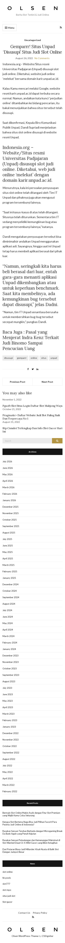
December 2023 (10, 655)
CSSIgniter (47, 936)
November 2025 (10, 513)
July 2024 (7, 610)
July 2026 (7, 461)
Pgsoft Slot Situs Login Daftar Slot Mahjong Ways (32, 405)
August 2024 (8, 603)
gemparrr (21, 357)
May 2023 (7, 700)
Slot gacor (7, 902)
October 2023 (9, 668)
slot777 (6, 883)
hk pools (6, 877)
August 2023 (8, 681)
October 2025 (9, 519)
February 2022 (9, 791)
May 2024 (7, 623)
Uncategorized (32, 40)
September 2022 (10, 752)
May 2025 (7, 552)
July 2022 (7, 765)
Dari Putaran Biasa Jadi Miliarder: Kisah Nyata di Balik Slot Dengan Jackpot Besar (30, 850)
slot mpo (6, 890)
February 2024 (9, 642)
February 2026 (9, 493)
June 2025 (7, 545)
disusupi (8, 357)
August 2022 (8, 759)
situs (43, 357)
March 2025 (8, 565)
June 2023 (7, 694)
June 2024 (7, 616)
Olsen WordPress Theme (25, 936)
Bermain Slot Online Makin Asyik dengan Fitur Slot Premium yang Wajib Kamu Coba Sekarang (31, 814)
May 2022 (7, 772)
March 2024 (8, 636)
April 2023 (7, 707)
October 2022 (9, 746)
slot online (7, 872)
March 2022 (8, 785)
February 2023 (9, 720)
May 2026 (7, 474)
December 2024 (10, 584)
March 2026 (8, 487)
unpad (53, 357)
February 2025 (9, 571)
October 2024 (9, 591)
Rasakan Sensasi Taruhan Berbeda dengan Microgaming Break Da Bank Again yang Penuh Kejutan (32, 832)
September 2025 (10, 526)
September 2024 (10, 597)
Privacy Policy (40, 912)
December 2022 (10, 733)
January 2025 (9, 578)
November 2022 (10, 739)
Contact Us (24, 912)
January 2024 (9, 649)
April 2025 (7, 558)
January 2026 (9, 500)
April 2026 (7, 481)
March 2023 (8, 713)
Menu (10, 27)
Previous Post (17, 381)
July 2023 (7, 688)
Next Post (47, 381)
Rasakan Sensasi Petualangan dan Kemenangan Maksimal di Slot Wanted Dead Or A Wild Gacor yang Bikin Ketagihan (31, 841)
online (34, 357)
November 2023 (10, 662)
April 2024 (7, 629)
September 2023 (10, 675)
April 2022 (7, 778)
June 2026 (7, 468)
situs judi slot (8, 896)
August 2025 (8, 532)
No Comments (42, 58)
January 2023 (9, 726)
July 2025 (7, 539)
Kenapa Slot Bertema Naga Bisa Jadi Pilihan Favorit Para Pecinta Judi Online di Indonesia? (29, 823)
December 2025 (10, 506)
